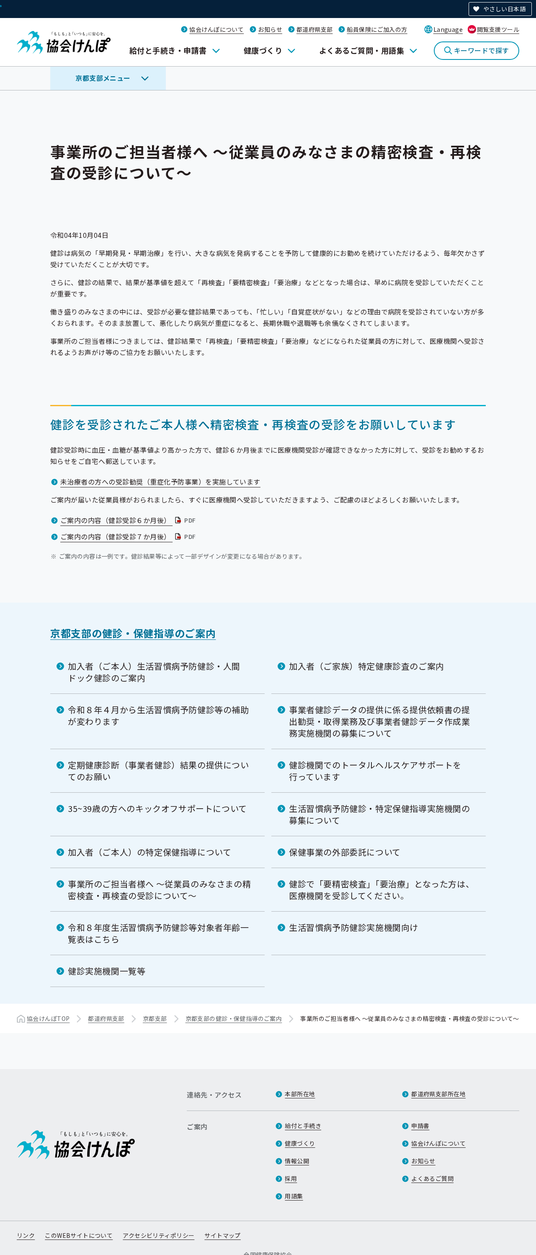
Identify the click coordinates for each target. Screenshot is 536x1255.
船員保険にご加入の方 (377, 29)
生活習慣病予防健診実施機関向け (353, 927)
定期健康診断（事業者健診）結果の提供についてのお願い (158, 771)
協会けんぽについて (216, 29)
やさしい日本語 (504, 9)
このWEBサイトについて (79, 1235)
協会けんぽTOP (48, 1018)
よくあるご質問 (432, 1178)
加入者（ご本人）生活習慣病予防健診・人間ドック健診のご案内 (154, 672)
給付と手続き (303, 1125)
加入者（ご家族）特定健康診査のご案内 (366, 666)
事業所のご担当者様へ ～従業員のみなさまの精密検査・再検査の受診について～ (159, 890)
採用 (291, 1178)
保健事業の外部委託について (345, 852)
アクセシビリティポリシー (158, 1235)
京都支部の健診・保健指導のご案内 (133, 633)
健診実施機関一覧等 (106, 971)
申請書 (420, 1125)
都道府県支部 (314, 29)
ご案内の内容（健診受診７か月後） (128, 536)
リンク (26, 1235)
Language (448, 29)
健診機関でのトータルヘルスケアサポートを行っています (375, 771)
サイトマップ (222, 1235)
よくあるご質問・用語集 (361, 50)
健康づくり (263, 50)
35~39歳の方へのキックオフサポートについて (157, 808)
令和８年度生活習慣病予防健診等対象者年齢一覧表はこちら (158, 933)
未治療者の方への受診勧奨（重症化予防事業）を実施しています (160, 482)
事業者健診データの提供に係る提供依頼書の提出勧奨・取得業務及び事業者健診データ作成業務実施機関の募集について (379, 721)
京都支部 (155, 1018)
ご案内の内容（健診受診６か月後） (128, 520)
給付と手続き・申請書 (168, 50)
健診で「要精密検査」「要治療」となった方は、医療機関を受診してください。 (381, 890)
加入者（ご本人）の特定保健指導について (149, 852)
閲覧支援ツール (498, 29)
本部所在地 (300, 1094)
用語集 (294, 1196)
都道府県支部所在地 (438, 1094)
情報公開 (297, 1161)
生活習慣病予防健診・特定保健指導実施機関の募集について (379, 814)
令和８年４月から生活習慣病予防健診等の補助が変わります (158, 715)
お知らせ (270, 29)
